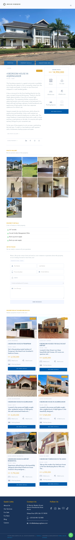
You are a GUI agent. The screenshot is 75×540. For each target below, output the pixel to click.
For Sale (6, 512)
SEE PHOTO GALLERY (12, 133)
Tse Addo (46, 456)
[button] (71, 5)
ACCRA (9, 68)
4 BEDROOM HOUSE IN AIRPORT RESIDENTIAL (18, 460)
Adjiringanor (16, 398)
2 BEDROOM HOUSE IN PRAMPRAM (19, 344)
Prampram (15, 340)
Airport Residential (17, 456)
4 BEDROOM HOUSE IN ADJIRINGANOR (52, 402)
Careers (6, 523)
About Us (7, 505)
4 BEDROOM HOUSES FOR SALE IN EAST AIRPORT (53, 344)
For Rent (7, 516)
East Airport (47, 340)
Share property (11, 140)
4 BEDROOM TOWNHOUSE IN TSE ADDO (53, 459)
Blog (5, 519)
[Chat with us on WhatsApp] (70, 535)
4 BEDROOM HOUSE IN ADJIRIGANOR (20, 402)
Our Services (8, 509)
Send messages (37, 301)
